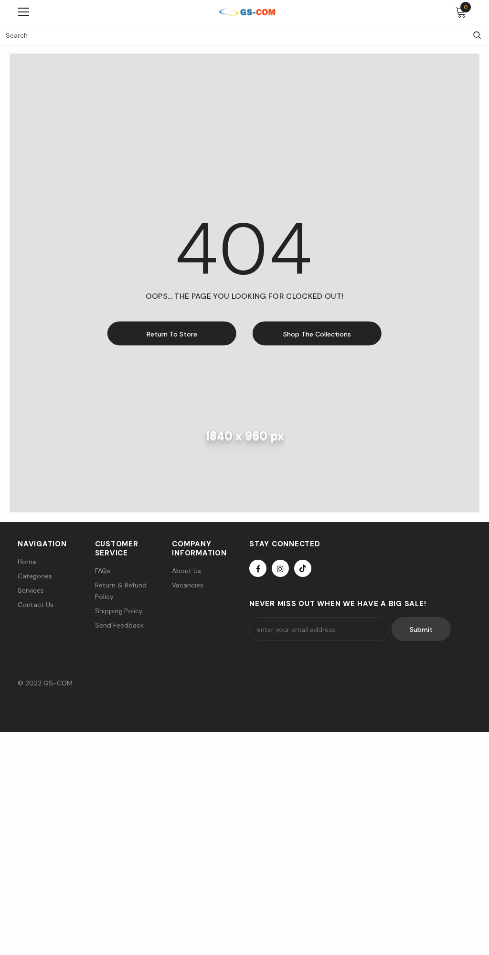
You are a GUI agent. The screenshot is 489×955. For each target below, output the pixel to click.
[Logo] (247, 11)
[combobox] (232, 35)
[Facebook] (257, 568)
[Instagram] (280, 568)
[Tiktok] (302, 568)
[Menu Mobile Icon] (23, 12)
